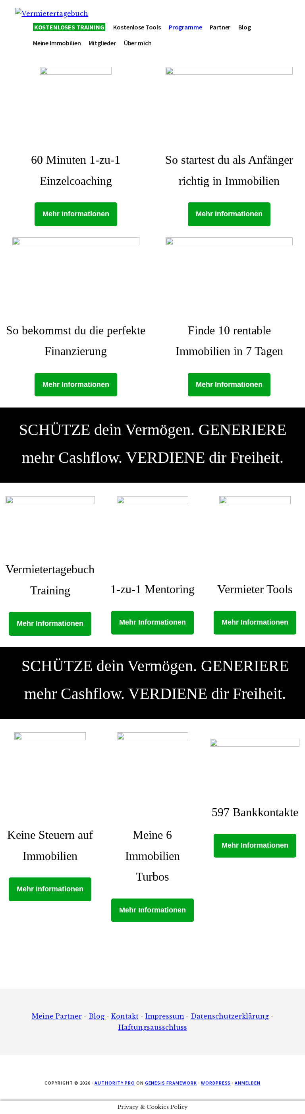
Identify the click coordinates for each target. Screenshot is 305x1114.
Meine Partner (57, 1016)
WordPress (216, 1083)
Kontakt (125, 1016)
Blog (97, 1016)
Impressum (164, 1016)
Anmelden (248, 1083)
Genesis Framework (171, 1083)
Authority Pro (115, 1083)
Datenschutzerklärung (230, 1016)
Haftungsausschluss (152, 1027)
